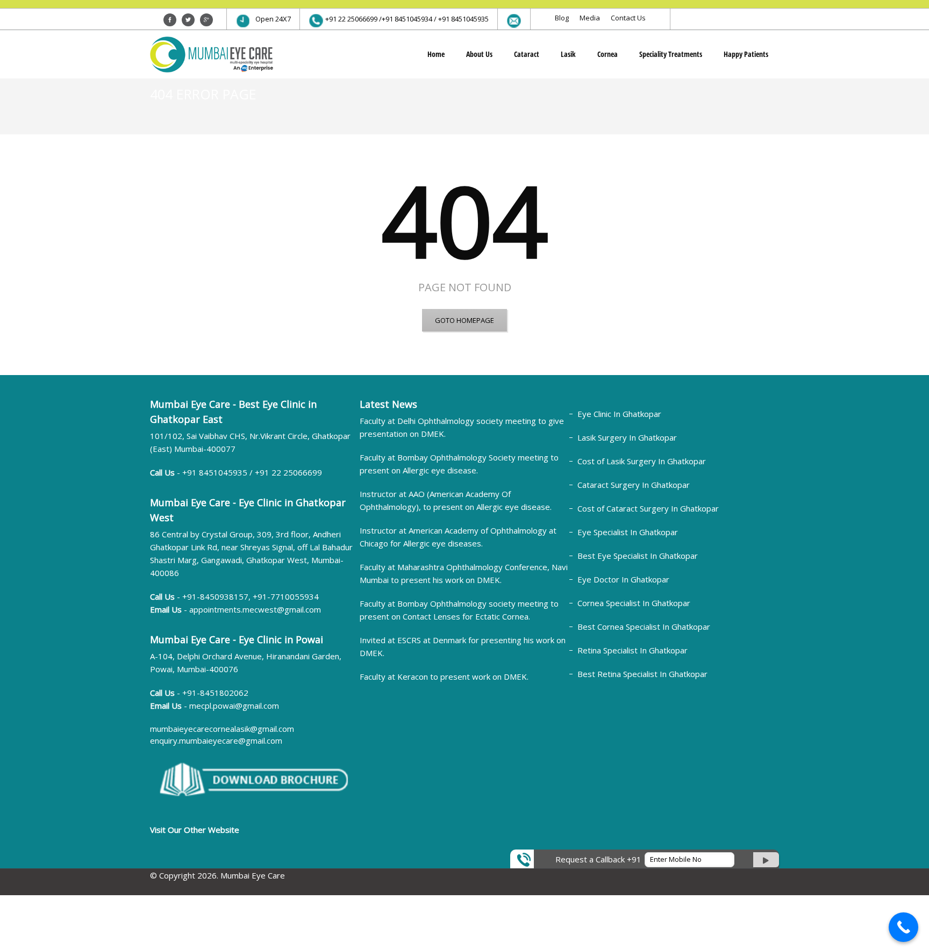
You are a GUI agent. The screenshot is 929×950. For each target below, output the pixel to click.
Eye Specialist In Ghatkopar (627, 532)
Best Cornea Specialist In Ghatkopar (643, 626)
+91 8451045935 (215, 472)
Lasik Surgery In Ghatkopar (627, 437)
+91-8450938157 (215, 596)
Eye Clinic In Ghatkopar (619, 413)
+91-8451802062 (215, 692)
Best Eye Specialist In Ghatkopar (637, 555)
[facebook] (169, 19)
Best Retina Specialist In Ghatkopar (642, 673)
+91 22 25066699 (288, 472)
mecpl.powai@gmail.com (234, 705)
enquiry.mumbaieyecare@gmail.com (216, 740)
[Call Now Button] (903, 927)
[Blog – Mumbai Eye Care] (211, 54)
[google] (206, 19)
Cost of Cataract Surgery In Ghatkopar (648, 508)
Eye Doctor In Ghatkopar (623, 579)
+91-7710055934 (286, 596)
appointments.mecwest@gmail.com (255, 609)
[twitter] (188, 19)
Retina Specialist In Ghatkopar (632, 650)
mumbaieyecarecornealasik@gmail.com (222, 728)
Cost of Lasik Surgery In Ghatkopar (641, 461)
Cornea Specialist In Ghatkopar (633, 603)
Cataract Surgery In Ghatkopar (633, 484)
